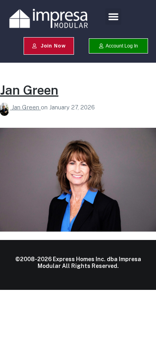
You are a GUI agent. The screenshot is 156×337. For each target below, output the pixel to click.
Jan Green (29, 90)
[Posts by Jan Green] (6, 107)
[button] (113, 16)
